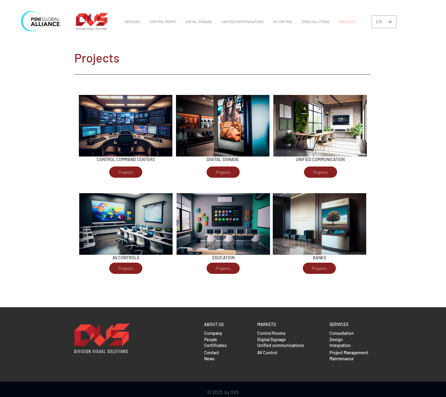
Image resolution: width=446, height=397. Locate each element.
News (209, 358)
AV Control (267, 352)
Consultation (341, 333)
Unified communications (280, 345)
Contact (211, 352)
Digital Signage (271, 339)
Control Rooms (271, 333)
